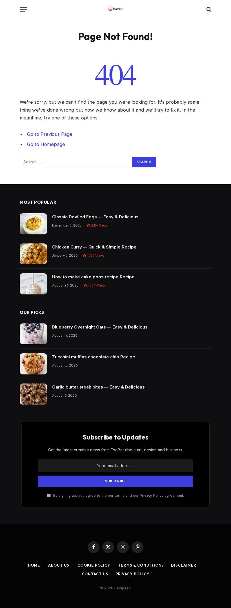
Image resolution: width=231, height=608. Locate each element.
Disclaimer (183, 565)
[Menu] (23, 9)
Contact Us (95, 574)
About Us (58, 565)
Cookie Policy (93, 565)
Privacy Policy (151, 495)
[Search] (208, 9)
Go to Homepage (46, 144)
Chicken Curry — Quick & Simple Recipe (94, 247)
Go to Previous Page (49, 134)
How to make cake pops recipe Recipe (93, 276)
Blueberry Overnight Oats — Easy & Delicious (100, 327)
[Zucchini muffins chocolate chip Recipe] (33, 363)
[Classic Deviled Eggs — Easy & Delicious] (33, 223)
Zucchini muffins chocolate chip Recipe (93, 357)
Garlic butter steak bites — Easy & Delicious (98, 387)
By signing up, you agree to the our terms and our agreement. (118, 495)
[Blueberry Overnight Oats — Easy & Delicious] (33, 334)
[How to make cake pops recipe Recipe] (33, 283)
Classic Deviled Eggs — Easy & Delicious (95, 216)
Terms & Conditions (140, 565)
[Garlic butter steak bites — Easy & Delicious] (33, 394)
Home (34, 565)
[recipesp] (115, 9)
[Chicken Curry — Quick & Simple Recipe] (33, 254)
